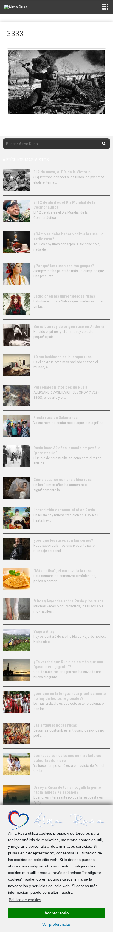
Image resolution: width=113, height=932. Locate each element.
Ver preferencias (56, 924)
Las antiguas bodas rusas (55, 725)
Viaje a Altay (44, 631)
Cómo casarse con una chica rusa (62, 479)
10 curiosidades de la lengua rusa (62, 356)
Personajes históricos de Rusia (60, 387)
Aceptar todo (56, 913)
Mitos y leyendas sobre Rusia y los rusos (68, 601)
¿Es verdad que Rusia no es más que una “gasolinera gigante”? (68, 664)
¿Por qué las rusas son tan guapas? (63, 265)
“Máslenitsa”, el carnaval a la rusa (62, 570)
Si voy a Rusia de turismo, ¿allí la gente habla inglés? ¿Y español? (67, 790)
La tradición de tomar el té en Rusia (64, 510)
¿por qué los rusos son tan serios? (63, 540)
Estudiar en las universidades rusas (64, 296)
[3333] (56, 81)
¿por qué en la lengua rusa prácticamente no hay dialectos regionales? (69, 696)
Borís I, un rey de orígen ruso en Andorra (68, 326)
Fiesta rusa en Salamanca (55, 417)
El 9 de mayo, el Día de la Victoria (62, 172)
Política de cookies (25, 900)
